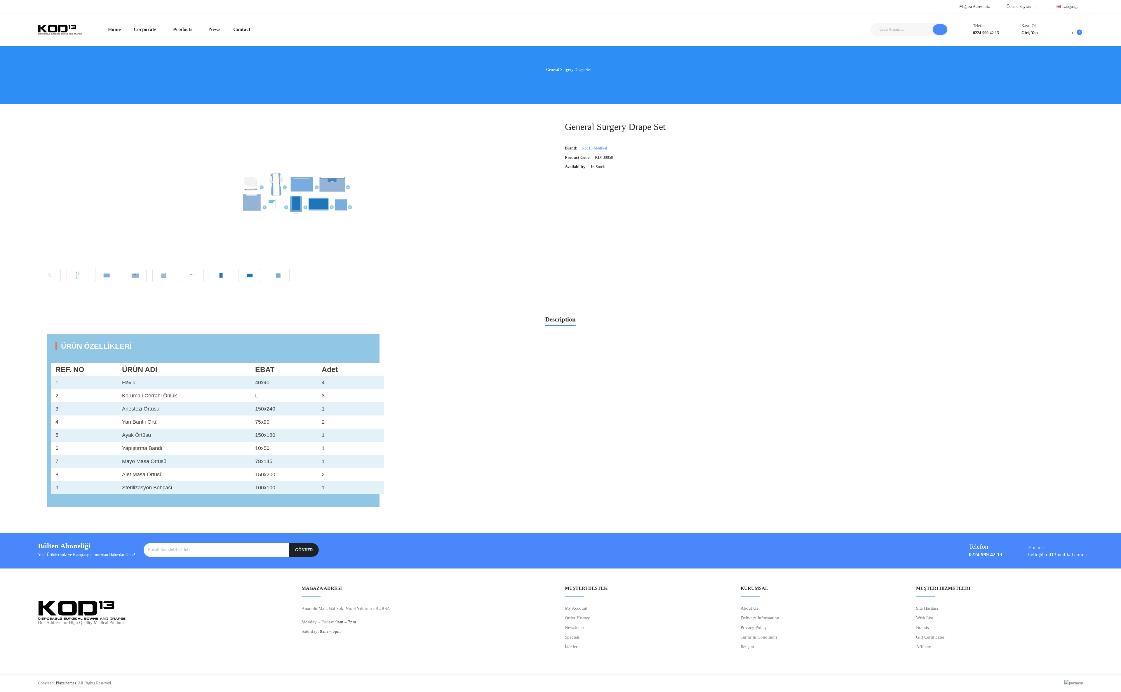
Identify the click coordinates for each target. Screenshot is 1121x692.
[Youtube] (58, 6)
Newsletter (574, 627)
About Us (749, 608)
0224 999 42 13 (986, 33)
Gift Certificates (930, 637)
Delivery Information (760, 618)
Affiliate (923, 646)
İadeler (571, 646)
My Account (576, 608)
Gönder (304, 550)
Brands (922, 627)
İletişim (747, 646)
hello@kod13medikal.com (1055, 554)
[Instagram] (67, 6)
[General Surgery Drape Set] (297, 192)
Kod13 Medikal (594, 148)
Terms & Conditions (759, 637)
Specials (572, 637)
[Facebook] (41, 6)
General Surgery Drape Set (568, 69)
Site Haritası (927, 608)
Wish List (924, 618)
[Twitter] (50, 6)
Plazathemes (66, 683)
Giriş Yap (1029, 33)
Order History (577, 618)
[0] (1073, 29)
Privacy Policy (754, 627)
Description (560, 320)
